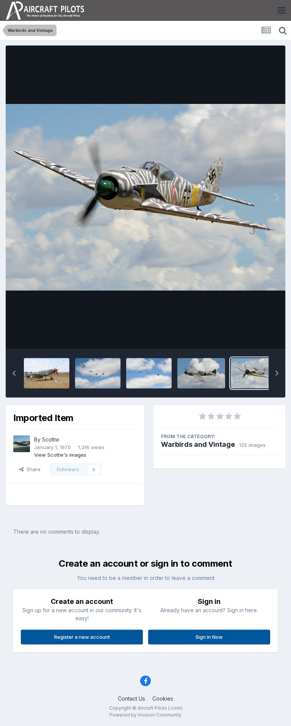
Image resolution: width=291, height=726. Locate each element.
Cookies (162, 698)
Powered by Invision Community (145, 715)
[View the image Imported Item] (46, 373)
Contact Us (131, 698)
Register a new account (82, 637)
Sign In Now (209, 637)
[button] (14, 373)
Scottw (50, 439)
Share (32, 469)
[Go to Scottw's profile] (21, 443)
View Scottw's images (60, 455)
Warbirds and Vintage (198, 444)
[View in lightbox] (145, 197)
